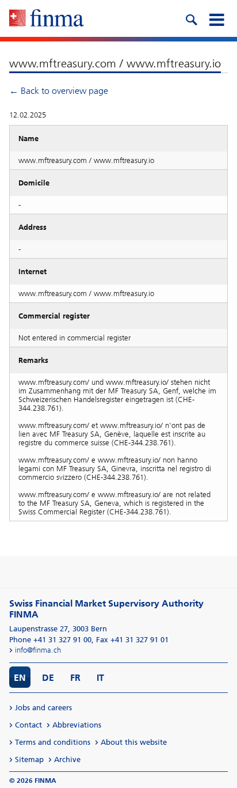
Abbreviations (76, 725)
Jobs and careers (43, 707)
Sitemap (29, 759)
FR (75, 677)
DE (48, 677)
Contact (28, 725)
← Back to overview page (58, 90)
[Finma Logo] (46, 19)
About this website (134, 742)
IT (100, 677)
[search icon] (190, 18)
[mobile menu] (216, 18)
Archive (67, 759)
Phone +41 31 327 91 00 (50, 639)
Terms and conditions (52, 742)
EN (20, 677)
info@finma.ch (38, 650)
